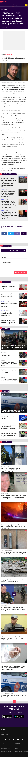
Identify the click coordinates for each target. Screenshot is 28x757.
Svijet (5, 9)
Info (2, 9)
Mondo (3, 729)
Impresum (3, 746)
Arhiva (16, 748)
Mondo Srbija (5, 732)
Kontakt (17, 746)
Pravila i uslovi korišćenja (21, 751)
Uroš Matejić (7, 54)
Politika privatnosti (6, 751)
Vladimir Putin (19, 226)
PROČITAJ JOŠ (7, 442)
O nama (2, 743)
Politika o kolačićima (6, 748)
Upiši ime (3, 257)
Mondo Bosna (5, 735)
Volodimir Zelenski (8, 226)
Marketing (17, 743)
